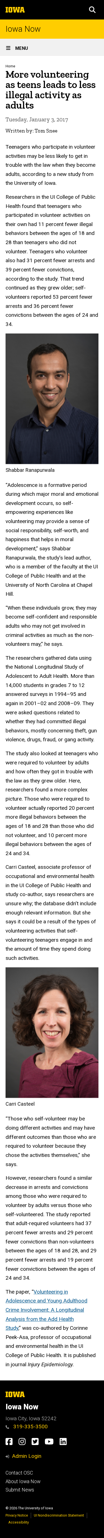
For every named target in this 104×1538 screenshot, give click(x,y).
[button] (92, 9)
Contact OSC (19, 1473)
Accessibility (18, 1522)
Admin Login (26, 1456)
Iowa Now (23, 29)
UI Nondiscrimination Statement (59, 1515)
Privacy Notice (17, 1515)
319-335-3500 (30, 1426)
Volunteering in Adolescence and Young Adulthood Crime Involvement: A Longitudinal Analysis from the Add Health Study (46, 1310)
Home (10, 66)
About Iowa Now (23, 1481)
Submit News (20, 1490)
